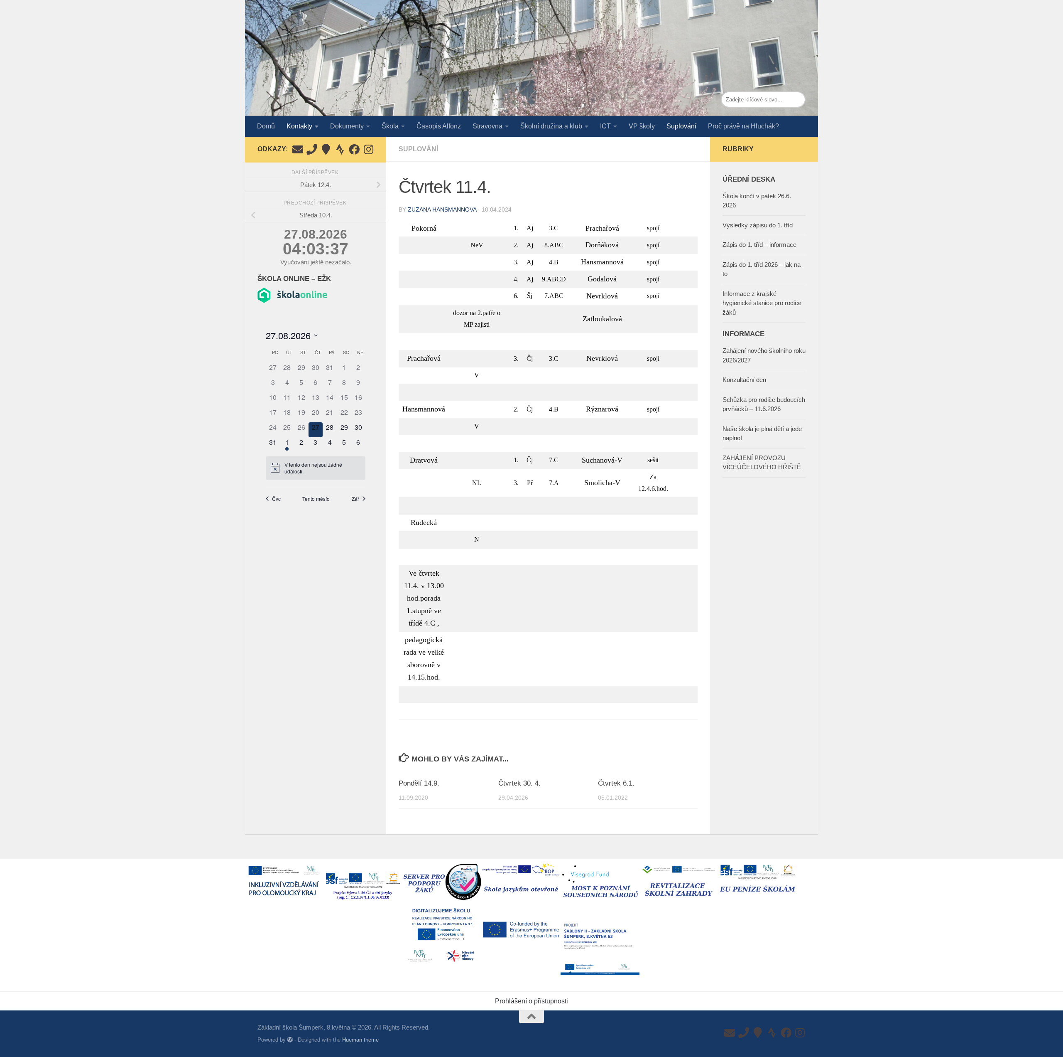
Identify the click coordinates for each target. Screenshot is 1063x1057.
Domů (266, 126)
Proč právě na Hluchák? (743, 126)
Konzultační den (744, 379)
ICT (605, 126)
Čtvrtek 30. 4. (519, 783)
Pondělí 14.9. (419, 783)
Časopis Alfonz (438, 126)
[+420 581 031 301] (311, 149)
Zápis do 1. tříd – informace (759, 244)
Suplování (681, 126)
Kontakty (299, 126)
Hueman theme (360, 1040)
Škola (390, 126)
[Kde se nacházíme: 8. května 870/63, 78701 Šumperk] (326, 149)
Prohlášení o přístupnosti (531, 1001)
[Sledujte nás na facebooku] (354, 149)
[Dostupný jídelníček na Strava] (340, 149)
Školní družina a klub (551, 126)
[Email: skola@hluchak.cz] (297, 149)
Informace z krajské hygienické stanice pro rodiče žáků (762, 303)
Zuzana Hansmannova (442, 209)
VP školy (642, 126)
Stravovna (487, 126)
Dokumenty (347, 126)
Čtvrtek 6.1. (616, 783)
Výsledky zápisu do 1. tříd (758, 225)
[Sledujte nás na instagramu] (368, 149)
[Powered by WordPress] (290, 1039)
